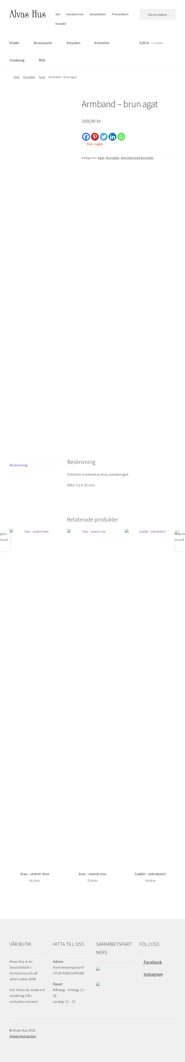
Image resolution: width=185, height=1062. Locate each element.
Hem (17, 77)
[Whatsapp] (121, 137)
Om (58, 14)
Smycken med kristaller (137, 158)
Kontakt (61, 24)
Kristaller (102, 43)
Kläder (14, 43)
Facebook (152, 962)
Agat (42, 77)
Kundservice (75, 14)
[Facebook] (86, 137)
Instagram (153, 974)
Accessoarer (43, 43)
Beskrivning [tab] (18, 465)
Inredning (17, 60)
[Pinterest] (95, 137)
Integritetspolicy (22, 1036)
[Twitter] (104, 137)
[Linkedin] (112, 137)
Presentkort (120, 14)
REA (42, 60)
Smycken (73, 43)
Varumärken (98, 14)
